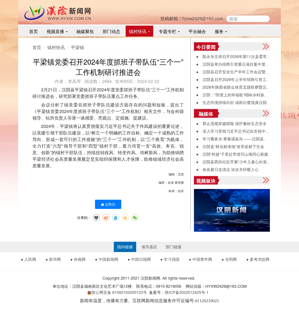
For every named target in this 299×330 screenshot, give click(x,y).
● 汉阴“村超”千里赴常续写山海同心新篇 (232, 154)
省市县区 (149, 246)
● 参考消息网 (257, 259)
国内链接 (125, 246)
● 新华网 (53, 259)
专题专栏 (168, 31)
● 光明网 (229, 259)
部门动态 (111, 31)
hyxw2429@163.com (202, 18)
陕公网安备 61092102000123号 (119, 292)
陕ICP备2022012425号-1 (188, 292)
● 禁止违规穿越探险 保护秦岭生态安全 (231, 123)
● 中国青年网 (200, 259)
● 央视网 (78, 259)
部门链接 (173, 246)
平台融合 (197, 31)
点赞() (109, 204)
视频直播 (56, 31)
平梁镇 (77, 47)
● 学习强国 (169, 259)
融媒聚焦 (85, 31)
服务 (220, 31)
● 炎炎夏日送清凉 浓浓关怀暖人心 (227, 169)
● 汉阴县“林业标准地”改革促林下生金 (230, 146)
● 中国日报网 (139, 259)
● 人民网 (28, 259)
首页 (33, 31)
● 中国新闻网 (106, 259)
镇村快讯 (138, 31)
